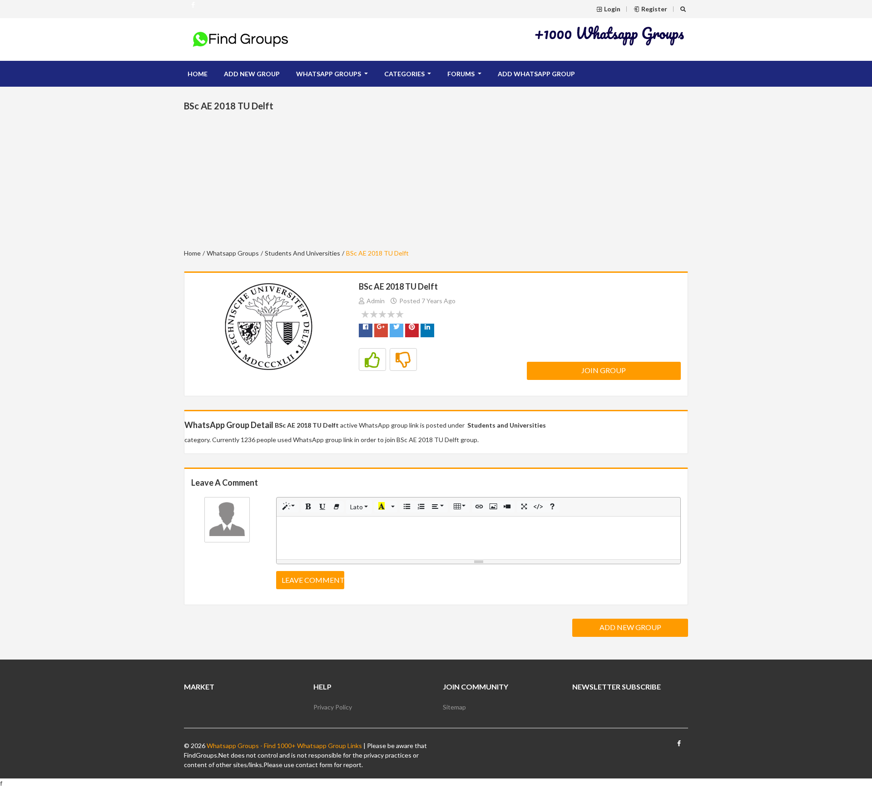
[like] (372, 359)
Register (654, 9)
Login (612, 9)
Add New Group (630, 627)
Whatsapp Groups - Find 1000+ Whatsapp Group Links (283, 745)
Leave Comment (313, 580)
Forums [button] (461, 74)
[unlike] (403, 359)
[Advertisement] (610, 35)
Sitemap (454, 707)
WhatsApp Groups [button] (329, 74)
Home (198, 74)
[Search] (684, 9)
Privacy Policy (332, 707)
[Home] (240, 38)
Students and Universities (302, 253)
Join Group (603, 370)
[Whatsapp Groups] (193, 8)
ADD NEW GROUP (252, 74)
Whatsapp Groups (233, 253)
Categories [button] (405, 74)
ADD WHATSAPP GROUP (536, 74)
